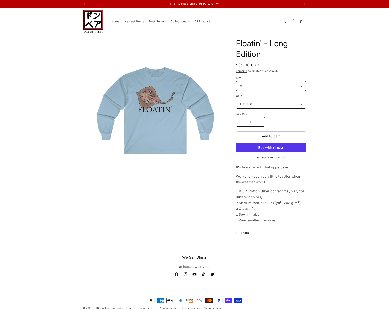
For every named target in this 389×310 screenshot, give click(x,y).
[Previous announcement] (84, 4)
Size (239, 77)
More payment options (271, 157)
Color (239, 95)
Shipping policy (213, 307)
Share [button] (245, 232)
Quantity (241, 113)
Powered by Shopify (123, 308)
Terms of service (190, 307)
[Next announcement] (304, 4)
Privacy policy (167, 307)
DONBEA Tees (102, 308)
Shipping (241, 70)
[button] (180, 21)
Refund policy (147, 307)
